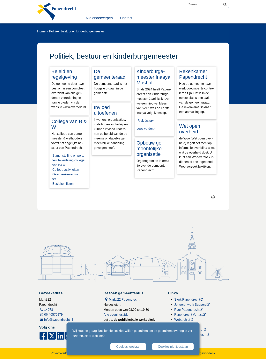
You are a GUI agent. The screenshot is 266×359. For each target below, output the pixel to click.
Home (41, 31)
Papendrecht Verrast (188, 314)
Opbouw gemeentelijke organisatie (150, 148)
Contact (126, 18)
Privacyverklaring (63, 353)
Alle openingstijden (117, 314)
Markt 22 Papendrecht (121, 299)
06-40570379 (53, 314)
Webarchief (182, 319)
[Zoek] (225, 4)
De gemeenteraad (109, 74)
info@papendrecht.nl (58, 319)
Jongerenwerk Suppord (190, 304)
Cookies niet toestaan (173, 346)
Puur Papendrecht (186, 309)
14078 (48, 309)
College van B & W (69, 124)
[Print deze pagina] (213, 197)
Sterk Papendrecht (187, 299)
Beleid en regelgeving (64, 74)
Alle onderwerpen (99, 18)
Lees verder (145, 128)
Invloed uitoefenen (105, 110)
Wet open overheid (189, 128)
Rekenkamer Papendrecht (193, 74)
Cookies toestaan (128, 346)
